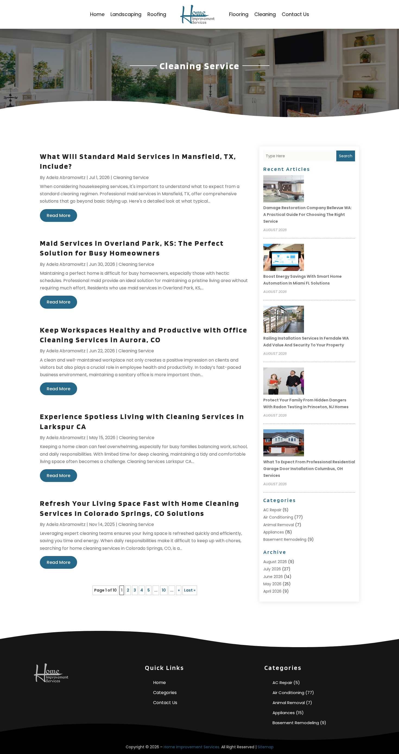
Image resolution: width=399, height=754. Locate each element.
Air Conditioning (278, 517)
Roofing (156, 14)
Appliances (273, 532)
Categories (165, 692)
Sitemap (266, 747)
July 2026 (272, 569)
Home (97, 14)
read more (58, 215)
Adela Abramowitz (66, 177)
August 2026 (275, 561)
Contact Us (295, 14)
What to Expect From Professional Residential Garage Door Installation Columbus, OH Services (309, 468)
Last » (189, 590)
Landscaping (125, 14)
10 (164, 590)
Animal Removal (278, 525)
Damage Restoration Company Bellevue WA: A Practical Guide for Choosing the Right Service (307, 214)
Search (345, 156)
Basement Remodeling (284, 539)
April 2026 (272, 591)
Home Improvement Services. (192, 747)
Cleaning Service (131, 177)
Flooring (238, 14)
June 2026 (273, 576)
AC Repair (272, 510)
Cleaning (265, 14)
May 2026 (272, 584)
